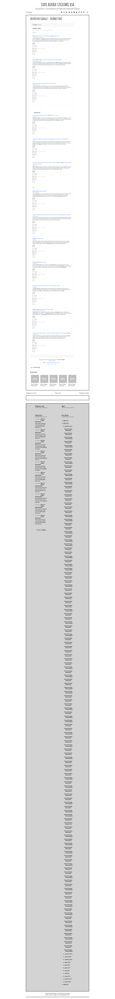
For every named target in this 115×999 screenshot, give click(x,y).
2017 (64, 423)
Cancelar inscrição (52, 360)
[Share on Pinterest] (39, 367)
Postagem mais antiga (84, 393)
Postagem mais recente (31, 393)
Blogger (44, 530)
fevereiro (67, 979)
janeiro (66, 981)
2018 (64, 420)
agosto (66, 962)
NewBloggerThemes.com (65, 994)
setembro (67, 959)
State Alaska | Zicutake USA (57, 4)
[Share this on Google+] (37, 367)
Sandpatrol (51, 994)
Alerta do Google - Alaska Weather (34, 385)
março (66, 976)
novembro (67, 954)
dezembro (67, 426)
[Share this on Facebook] (33, 367)
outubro (67, 956)
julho (66, 965)
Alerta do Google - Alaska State (46, 18)
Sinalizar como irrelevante (42, 48)
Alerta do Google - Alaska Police (53, 385)
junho (66, 968)
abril (66, 973)
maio (66, 970)
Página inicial (29, 12)
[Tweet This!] (35, 367)
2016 (64, 984)
